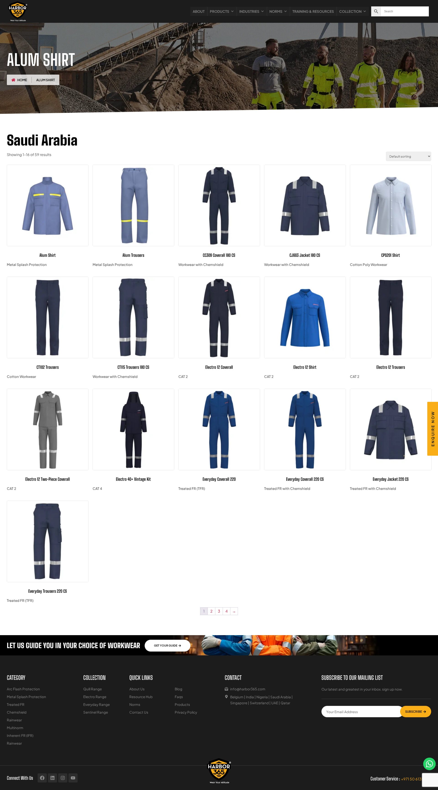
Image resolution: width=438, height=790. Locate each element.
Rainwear (14, 720)
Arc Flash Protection (23, 689)
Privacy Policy (186, 712)
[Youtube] (73, 777)
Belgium (236, 697)
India (250, 697)
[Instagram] (62, 777)
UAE (274, 703)
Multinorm (15, 727)
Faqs (179, 696)
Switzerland (259, 703)
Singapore (238, 703)
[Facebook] (42, 777)
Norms (275, 11)
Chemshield (16, 712)
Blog (178, 689)
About (199, 11)
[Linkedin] (52, 777)
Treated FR (15, 704)
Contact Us (138, 712)
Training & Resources (313, 11)
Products (219, 11)
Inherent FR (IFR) (20, 735)
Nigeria (262, 697)
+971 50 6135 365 (416, 779)
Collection (350, 11)
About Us (137, 689)
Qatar (285, 703)
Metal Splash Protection (26, 696)
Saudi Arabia (280, 697)
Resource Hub (141, 696)
